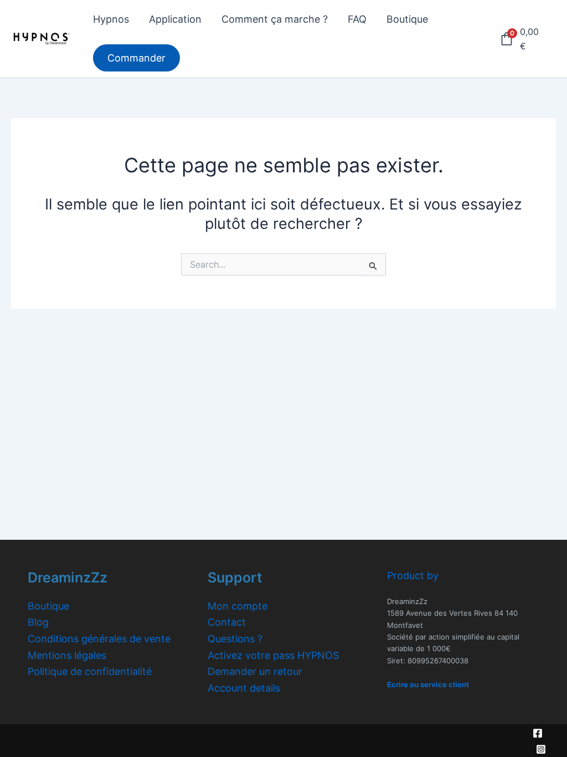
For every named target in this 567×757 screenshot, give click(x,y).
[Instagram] (541, 749)
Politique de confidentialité (90, 671)
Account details (244, 688)
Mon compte (237, 606)
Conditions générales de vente (99, 639)
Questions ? (235, 639)
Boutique (48, 606)
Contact (227, 622)
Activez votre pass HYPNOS (273, 655)
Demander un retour (255, 671)
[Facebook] (538, 733)
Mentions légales (67, 655)
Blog (38, 622)
